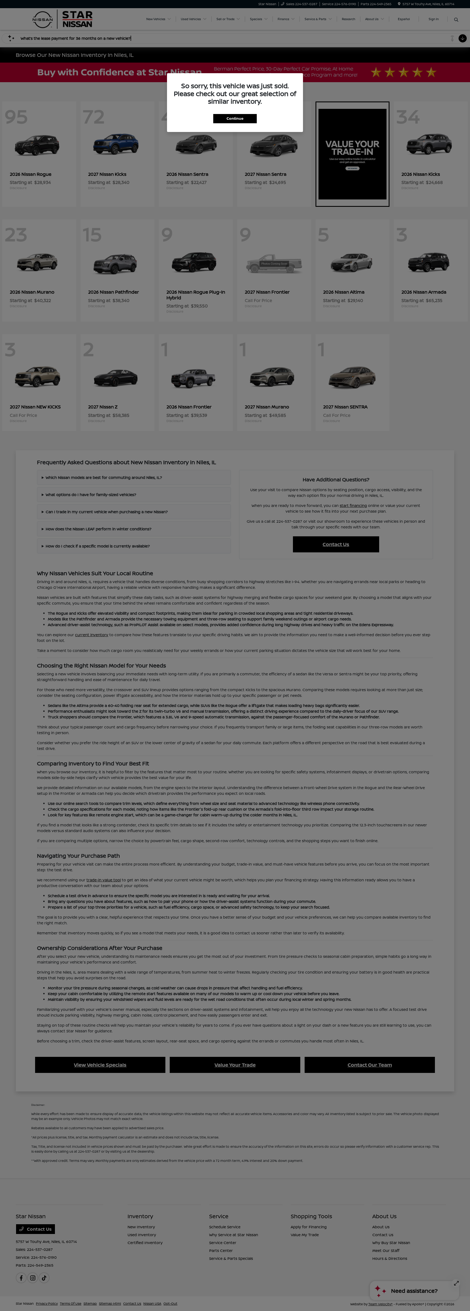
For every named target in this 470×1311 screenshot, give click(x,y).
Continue (235, 118)
